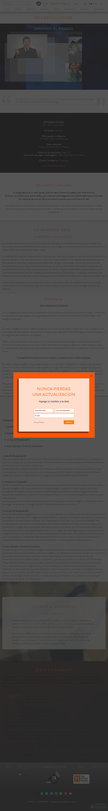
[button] (91, 375)
